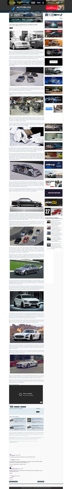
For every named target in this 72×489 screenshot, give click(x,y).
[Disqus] (26, 466)
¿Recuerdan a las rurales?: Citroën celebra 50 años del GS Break (37, 419)
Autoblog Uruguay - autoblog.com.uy (27, 487)
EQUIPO (32, 12)
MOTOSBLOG (37, 12)
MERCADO (27, 12)
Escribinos (45, 487)
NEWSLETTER (49, 12)
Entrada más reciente (13, 481)
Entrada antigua (40, 481)
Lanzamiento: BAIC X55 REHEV (55, 237)
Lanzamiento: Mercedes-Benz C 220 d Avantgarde (37, 426)
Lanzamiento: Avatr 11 (54, 226)
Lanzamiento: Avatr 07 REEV (55, 231)
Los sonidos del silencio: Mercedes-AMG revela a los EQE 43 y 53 (19, 426)
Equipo (34, 487)
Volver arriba (49, 487)
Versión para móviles (39, 487)
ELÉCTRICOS (21, 12)
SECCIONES (15, 12)
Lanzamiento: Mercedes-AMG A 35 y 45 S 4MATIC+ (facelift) (19, 419)
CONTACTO (44, 12)
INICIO (10, 12)
